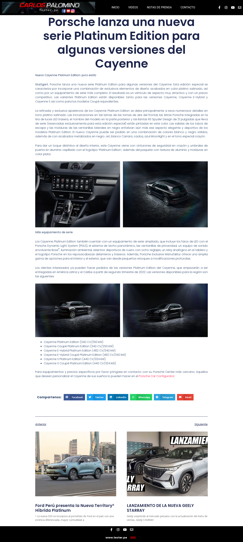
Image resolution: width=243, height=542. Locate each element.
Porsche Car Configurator (156, 376)
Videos (133, 7)
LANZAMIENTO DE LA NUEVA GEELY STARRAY (160, 508)
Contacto (188, 7)
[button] (74, 397)
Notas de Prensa (159, 7)
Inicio (115, 7)
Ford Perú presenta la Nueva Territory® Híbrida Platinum (74, 508)
